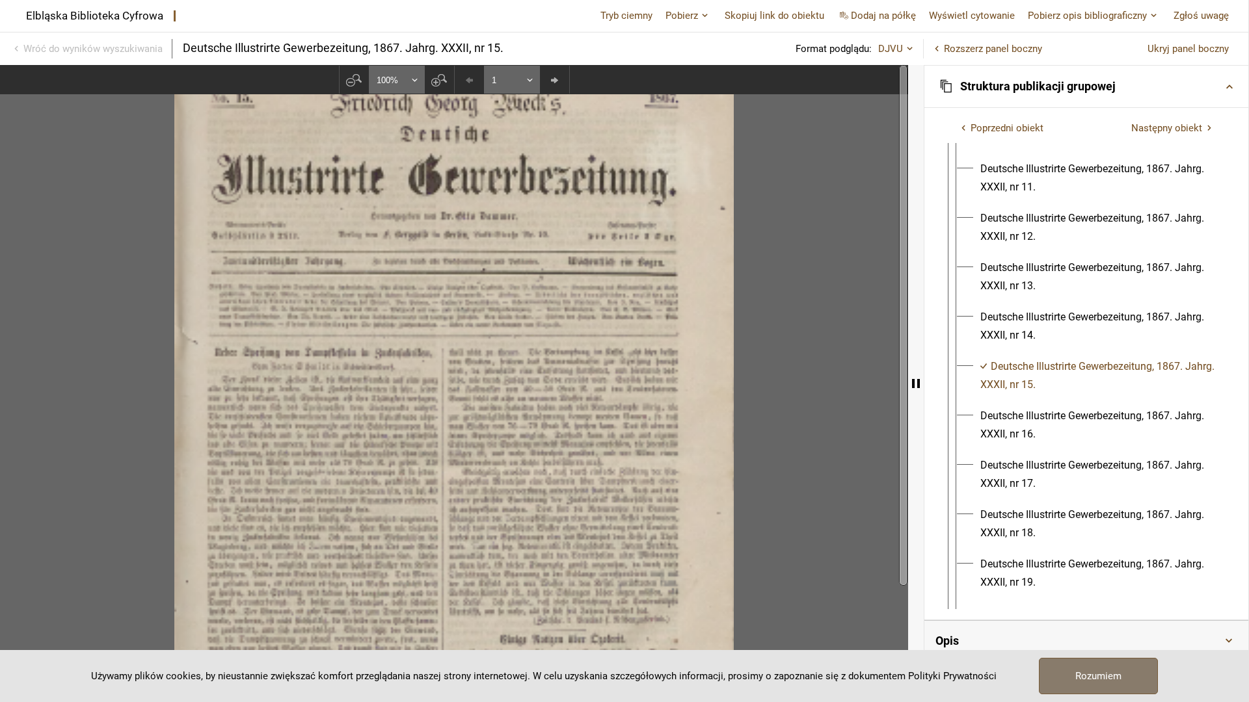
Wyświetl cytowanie (972, 15)
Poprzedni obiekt (1007, 128)
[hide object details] (916, 383)
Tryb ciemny (626, 15)
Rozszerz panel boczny (993, 49)
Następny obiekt (1166, 128)
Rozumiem (1098, 676)
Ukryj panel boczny (1188, 49)
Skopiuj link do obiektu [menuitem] (774, 15)
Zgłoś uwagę (1201, 15)
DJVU (890, 49)
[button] (1086, 86)
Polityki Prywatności (952, 676)
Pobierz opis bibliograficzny (1087, 15)
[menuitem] (1098, 178)
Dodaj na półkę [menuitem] (883, 15)
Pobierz (681, 15)
